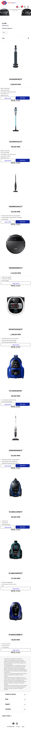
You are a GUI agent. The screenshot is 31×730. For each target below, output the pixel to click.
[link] (17, 6)
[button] (21, 6)
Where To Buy (15, 100)
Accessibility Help (10, 727)
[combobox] (5, 32)
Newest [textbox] (4, 33)
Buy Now (22, 98)
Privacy (18, 727)
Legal (23, 727)
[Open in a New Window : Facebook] (13, 724)
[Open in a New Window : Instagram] (17, 724)
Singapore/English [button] (6, 716)
